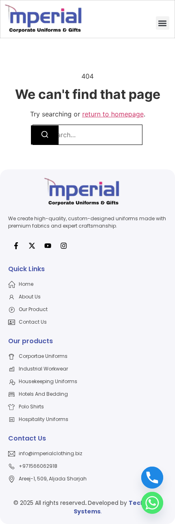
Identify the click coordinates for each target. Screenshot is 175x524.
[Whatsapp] (152, 503)
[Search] (45, 135)
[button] (162, 23)
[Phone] (152, 478)
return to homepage (113, 114)
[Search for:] (87, 135)
